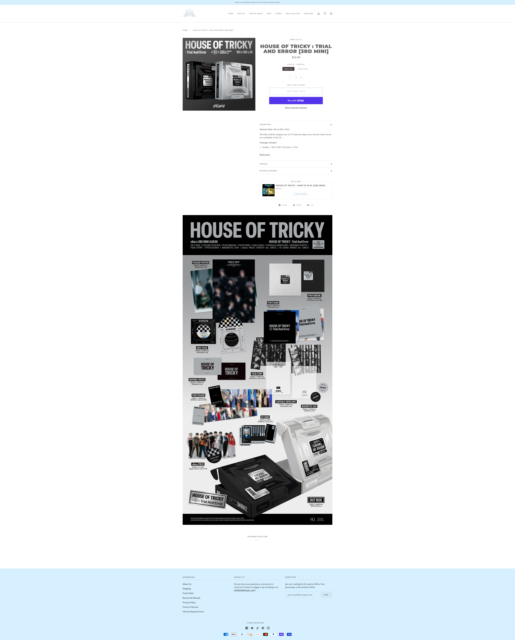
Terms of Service (190, 607)
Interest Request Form (193, 611)
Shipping (264, 164)
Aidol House (254, 623)
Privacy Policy (189, 602)
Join (326, 595)
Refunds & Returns (268, 171)
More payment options (296, 107)
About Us (187, 584)
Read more (265, 154)
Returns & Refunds (191, 598)
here (257, 587)
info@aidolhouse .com (244, 590)
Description (265, 124)
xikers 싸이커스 (296, 40)
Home (185, 30)
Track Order (188, 593)
